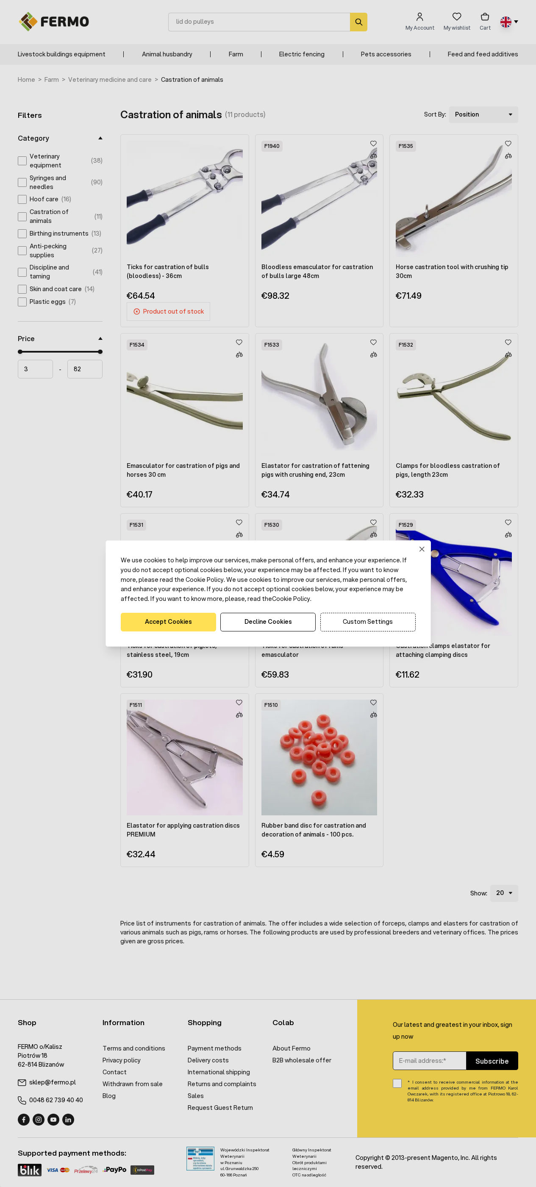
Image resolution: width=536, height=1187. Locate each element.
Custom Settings (368, 621)
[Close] (422, 549)
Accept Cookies (168, 621)
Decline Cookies (268, 621)
